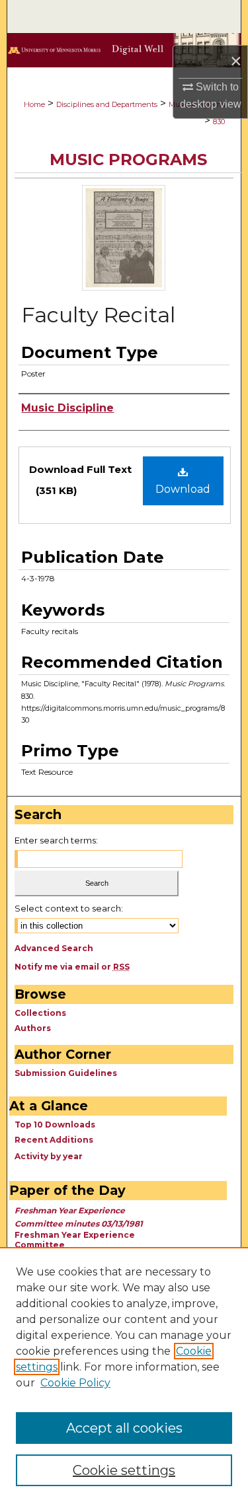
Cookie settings (124, 1470)
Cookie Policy (75, 1383)
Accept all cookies (124, 1428)
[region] (124, 1374)
